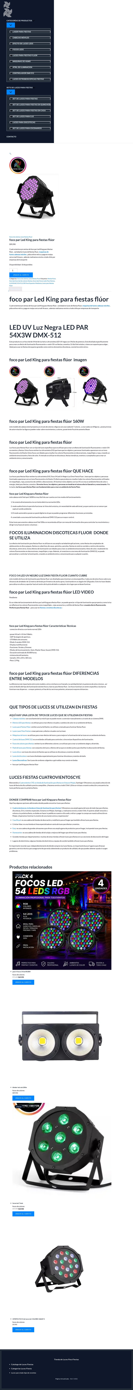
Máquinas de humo (19, 735)
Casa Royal (16, 820)
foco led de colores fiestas (23, 281)
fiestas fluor (52, 278)
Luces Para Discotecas (24, 122)
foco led (12, 281)
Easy (14, 828)
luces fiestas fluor (26, 237)
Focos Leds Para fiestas (47, 281)
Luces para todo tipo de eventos (23, 1373)
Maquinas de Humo (22, 61)
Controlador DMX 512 (23, 73)
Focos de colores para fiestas (23, 743)
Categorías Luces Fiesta (21, 1368)
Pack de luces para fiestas (21, 748)
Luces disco (16, 752)
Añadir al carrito (21, 275)
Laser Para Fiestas (22, 32)
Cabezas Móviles (21, 38)
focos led (36, 281)
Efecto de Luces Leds (23, 44)
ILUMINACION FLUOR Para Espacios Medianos (25, 283)
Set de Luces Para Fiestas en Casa (29, 111)
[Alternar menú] (11, 25)
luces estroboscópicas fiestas (28, 79)
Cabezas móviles (18, 718)
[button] (33, 21)
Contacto (11, 137)
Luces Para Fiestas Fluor (25, 55)
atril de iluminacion (22, 67)
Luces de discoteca (19, 756)
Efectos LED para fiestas (21, 723)
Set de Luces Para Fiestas (25, 99)
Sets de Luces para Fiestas (20, 87)
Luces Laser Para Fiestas (21, 731)
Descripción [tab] (15, 289)
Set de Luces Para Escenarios (27, 128)
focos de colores (14, 237)
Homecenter (17, 832)
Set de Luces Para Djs (23, 116)
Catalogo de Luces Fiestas (22, 1364)
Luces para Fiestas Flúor (21, 727)
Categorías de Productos (19, 21)
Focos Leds (18, 50)
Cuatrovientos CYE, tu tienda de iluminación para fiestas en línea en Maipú (47, 783)
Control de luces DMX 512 (22, 739)
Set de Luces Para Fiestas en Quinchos (31, 105)
